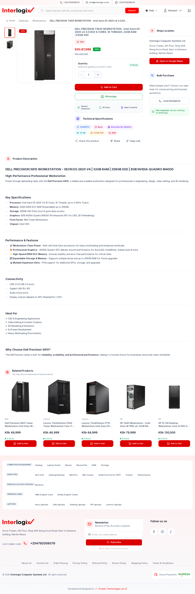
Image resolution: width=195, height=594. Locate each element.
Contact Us (42, 563)
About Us (27, 563)
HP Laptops (95, 504)
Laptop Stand (53, 465)
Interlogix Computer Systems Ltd (29, 574)
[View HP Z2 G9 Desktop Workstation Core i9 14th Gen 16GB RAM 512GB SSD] (174, 397)
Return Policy (119, 563)
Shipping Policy (139, 563)
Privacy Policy (80, 563)
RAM (94, 465)
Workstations (39, 20)
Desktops (23, 20)
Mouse (68, 465)
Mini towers (88, 475)
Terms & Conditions (163, 563)
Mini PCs (73, 475)
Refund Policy (99, 563)
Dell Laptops (59, 504)
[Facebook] (154, 531)
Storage (105, 465)
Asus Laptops (41, 504)
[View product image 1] (10, 32)
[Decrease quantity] (81, 74)
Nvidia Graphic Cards (68, 494)
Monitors (39, 485)
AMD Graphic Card (44, 494)
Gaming (38, 465)
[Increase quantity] (98, 74)
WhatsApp (111, 96)
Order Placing (60, 563)
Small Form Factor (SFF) (109, 475)
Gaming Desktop (57, 475)
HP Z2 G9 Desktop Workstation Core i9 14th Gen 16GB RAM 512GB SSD (174, 426)
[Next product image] (67, 55)
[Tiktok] (171, 531)
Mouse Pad (81, 465)
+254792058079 (42, 543)
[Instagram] (162, 531)
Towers (129, 475)
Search (132, 10)
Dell (82, 42)
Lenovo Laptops (114, 504)
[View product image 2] (10, 45)
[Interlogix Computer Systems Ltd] (18, 10)
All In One (39, 475)
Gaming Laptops (77, 504)
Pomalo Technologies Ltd (111, 588)
